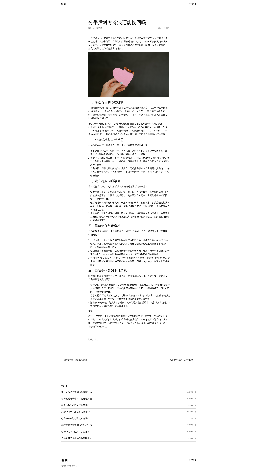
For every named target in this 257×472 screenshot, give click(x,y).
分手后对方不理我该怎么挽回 (76, 360)
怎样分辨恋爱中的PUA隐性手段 (76, 438)
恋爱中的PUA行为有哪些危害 (75, 431)
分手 (90, 339)
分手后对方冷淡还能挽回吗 (117, 22)
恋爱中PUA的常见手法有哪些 (75, 412)
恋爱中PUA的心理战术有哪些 (75, 418)
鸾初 (63, 3)
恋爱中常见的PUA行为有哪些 (75, 405)
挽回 (96, 339)
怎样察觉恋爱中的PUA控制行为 (76, 425)
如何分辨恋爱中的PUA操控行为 (76, 392)
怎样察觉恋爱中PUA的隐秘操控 (76, 398)
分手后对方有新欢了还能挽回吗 (180, 360)
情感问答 (99, 28)
